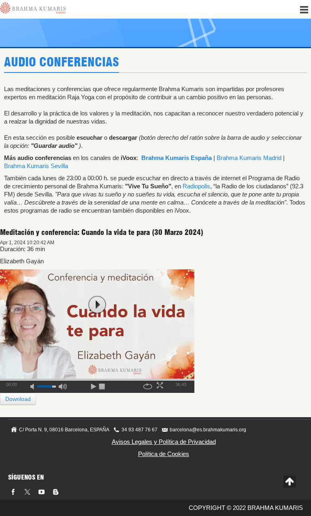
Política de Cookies (163, 453)
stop (102, 385)
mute (34, 385)
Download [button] (18, 399)
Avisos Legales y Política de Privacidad (164, 441)
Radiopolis (196, 186)
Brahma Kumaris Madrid (249, 157)
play (97, 305)
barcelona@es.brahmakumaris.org (208, 430)
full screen (160, 385)
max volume (62, 385)
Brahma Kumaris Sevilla (36, 165)
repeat (147, 385)
